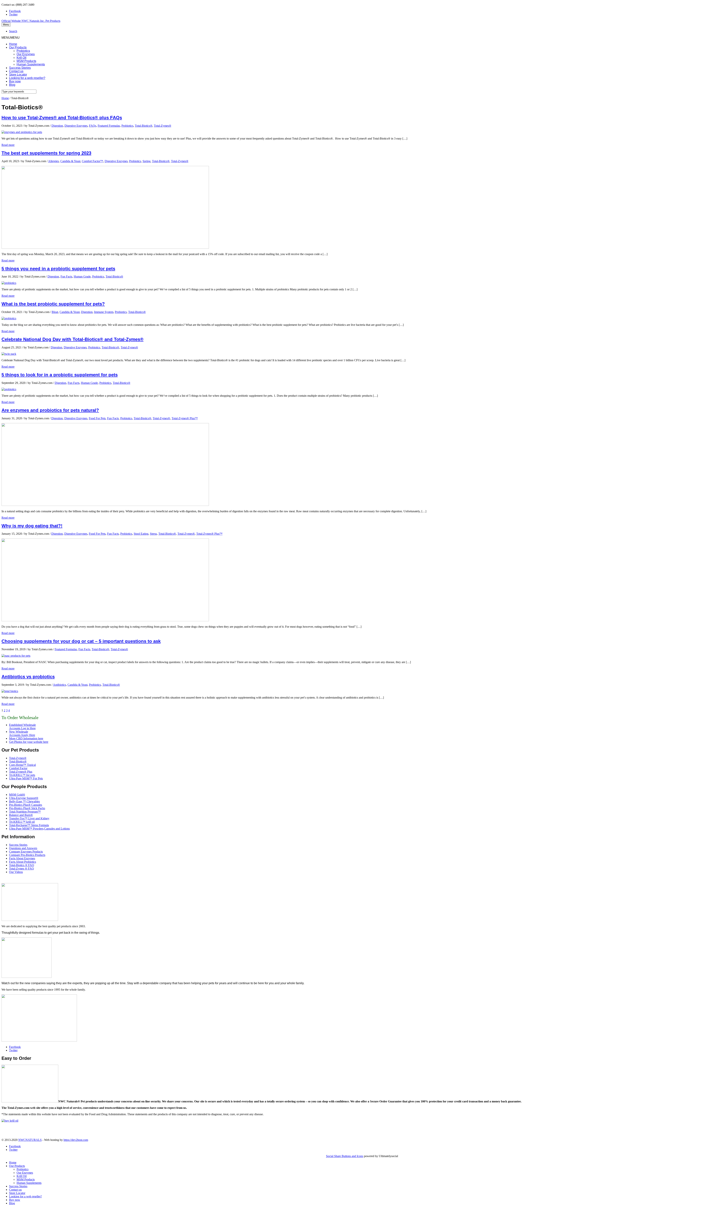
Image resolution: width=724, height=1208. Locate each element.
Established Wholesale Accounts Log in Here (22, 726)
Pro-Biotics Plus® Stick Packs (27, 808)
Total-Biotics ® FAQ (21, 865)
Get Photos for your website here (28, 741)
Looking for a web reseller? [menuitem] (25, 1196)
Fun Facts (66, 276)
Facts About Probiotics (22, 861)
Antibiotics (59, 684)
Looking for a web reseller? (27, 78)
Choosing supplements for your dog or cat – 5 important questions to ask (81, 641)
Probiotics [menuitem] (22, 1169)
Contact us (16, 71)
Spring (146, 161)
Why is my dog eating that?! (32, 525)
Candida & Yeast (70, 161)
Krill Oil (21, 57)
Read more (8, 144)
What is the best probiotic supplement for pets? (53, 303)
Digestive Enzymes (75, 125)
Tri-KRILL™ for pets (22, 775)
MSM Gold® (17, 794)
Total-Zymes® (162, 125)
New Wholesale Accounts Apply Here (22, 733)
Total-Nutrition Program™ (25, 811)
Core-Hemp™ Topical (22, 764)
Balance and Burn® (21, 815)
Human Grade (82, 276)
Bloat (55, 312)
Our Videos (16, 872)
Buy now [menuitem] (14, 1199)
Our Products (18, 47)
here (40, 738)
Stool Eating (141, 533)
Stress (153, 533)
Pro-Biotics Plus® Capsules (25, 804)
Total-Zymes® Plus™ (185, 418)
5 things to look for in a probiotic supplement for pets (60, 374)
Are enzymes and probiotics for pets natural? (50, 410)
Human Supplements (31, 64)
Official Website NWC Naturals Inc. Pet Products (31, 20)
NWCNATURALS (30, 1139)
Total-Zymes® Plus (20, 771)
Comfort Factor (18, 768)
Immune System (103, 312)
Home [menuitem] (12, 1162)
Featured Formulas (109, 125)
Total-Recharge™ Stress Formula (29, 825)
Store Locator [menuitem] (17, 1193)
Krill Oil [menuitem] (22, 1176)
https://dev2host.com (76, 1139)
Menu (6, 24)
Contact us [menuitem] (15, 1189)
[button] (11, 37)
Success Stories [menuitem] (18, 1186)
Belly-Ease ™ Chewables (24, 801)
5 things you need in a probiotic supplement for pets (58, 268)
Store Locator (18, 74)
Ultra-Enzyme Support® (23, 798)
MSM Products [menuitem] (26, 1179)
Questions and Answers (23, 848)
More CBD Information (23, 738)
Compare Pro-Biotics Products (27, 855)
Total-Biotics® (143, 125)
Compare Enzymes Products (26, 851)
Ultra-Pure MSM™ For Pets (26, 778)
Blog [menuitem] (12, 1203)
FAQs (92, 125)
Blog (12, 84)
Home (13, 44)
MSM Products (26, 61)
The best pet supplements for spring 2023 (46, 153)
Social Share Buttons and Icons (344, 1156)
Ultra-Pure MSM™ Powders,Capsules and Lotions (39, 828)
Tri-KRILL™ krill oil (22, 821)
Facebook (15, 11)
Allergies (53, 161)
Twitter (13, 14)
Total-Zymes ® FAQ (21, 868)
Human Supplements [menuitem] (29, 1182)
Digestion (57, 125)
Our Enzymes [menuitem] (25, 1172)
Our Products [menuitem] (17, 1165)
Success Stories (20, 67)
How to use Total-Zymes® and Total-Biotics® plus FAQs (62, 117)
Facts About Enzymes (22, 858)
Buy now (15, 81)
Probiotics (23, 50)
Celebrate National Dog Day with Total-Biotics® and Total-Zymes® (72, 339)
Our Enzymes (26, 54)
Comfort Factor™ (92, 161)
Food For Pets (97, 418)
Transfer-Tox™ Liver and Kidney (29, 818)
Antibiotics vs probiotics (28, 676)
